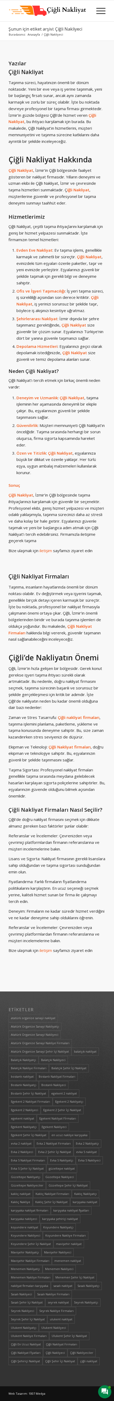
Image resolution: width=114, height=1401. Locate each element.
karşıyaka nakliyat (85, 1202)
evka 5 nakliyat (86, 1152)
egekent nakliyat (22, 1118)
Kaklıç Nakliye (20, 1202)
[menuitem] (98, 10)
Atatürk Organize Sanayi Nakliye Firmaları (40, 1043)
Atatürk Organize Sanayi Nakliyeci (34, 1035)
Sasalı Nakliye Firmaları (53, 1294)
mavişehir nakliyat (69, 1244)
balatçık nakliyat (85, 1051)
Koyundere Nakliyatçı (58, 1227)
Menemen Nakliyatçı (25, 1269)
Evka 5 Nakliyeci (89, 1160)
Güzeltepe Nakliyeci (59, 1177)
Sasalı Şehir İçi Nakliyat (27, 1302)
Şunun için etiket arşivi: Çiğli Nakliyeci (45, 29)
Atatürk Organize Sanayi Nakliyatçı (35, 1026)
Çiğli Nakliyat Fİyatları (26, 1353)
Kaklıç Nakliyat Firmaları (52, 1194)
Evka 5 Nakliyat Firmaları (28, 1160)
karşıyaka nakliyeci (24, 1219)
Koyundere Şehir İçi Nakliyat (31, 1244)
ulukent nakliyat (61, 1319)
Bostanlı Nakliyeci (53, 1085)
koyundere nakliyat (24, 1227)
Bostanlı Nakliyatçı (23, 1085)
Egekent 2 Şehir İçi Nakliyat (62, 1110)
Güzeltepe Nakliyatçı (25, 1177)
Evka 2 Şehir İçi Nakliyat (54, 1152)
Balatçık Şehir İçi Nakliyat (68, 1068)
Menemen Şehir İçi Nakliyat (74, 1277)
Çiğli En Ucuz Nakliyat (26, 1344)
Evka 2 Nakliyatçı (87, 1143)
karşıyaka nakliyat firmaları (29, 1210)
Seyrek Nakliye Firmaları (56, 1311)
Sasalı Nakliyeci (21, 1294)
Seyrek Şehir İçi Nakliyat (28, 1319)
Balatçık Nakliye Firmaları (28, 1068)
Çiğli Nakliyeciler (81, 1353)
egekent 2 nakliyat (64, 1093)
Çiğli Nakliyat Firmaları (38, 576)
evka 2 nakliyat (21, 1143)
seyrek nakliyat (58, 1302)
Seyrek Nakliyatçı (86, 1302)
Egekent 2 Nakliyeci (24, 1110)
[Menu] (98, 10)
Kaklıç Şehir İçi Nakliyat (51, 1202)
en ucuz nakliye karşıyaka (69, 1135)
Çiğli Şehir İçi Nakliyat (60, 1361)
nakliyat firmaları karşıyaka (29, 1286)
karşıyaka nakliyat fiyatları (71, 1210)
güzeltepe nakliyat (62, 1168)
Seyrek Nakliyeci (22, 1311)
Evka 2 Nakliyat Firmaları (54, 1143)
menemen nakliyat (67, 1261)
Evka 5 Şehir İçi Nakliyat (27, 1168)
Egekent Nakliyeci (54, 1127)
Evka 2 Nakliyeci (22, 1152)
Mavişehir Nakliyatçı (25, 1252)
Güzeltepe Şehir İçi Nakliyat (68, 1185)
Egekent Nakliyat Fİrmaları (57, 1118)
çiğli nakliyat (88, 1361)
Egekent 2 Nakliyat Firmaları (30, 1101)
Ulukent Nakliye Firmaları (29, 1336)
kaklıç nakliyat (20, 1194)
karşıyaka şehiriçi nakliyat (60, 1219)
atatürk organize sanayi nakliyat (33, 1018)
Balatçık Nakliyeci (53, 1060)
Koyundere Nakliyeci (25, 1235)
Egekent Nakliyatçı (24, 1127)
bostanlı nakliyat (22, 1076)
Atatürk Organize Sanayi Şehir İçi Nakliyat (40, 1051)
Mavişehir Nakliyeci (57, 1252)
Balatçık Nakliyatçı (23, 1060)
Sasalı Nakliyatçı (88, 1286)
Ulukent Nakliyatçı (23, 1328)
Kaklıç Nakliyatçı (85, 1194)
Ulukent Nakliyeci (53, 1328)
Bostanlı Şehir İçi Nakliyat (28, 1093)
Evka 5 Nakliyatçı (61, 1160)
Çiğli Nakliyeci (55, 1353)
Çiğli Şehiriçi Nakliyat (25, 1361)
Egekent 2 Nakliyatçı (69, 1101)
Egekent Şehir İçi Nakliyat (28, 1135)
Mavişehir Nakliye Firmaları (30, 1261)
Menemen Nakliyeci (59, 1269)
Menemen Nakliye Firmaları (30, 1277)
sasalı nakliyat (62, 1286)
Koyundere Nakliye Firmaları (65, 1235)
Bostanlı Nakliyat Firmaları (57, 1076)
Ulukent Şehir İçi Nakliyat (69, 1336)
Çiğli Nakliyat (25, 72)
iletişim (46, 550)
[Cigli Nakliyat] (47, 10)
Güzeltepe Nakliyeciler (27, 1185)
